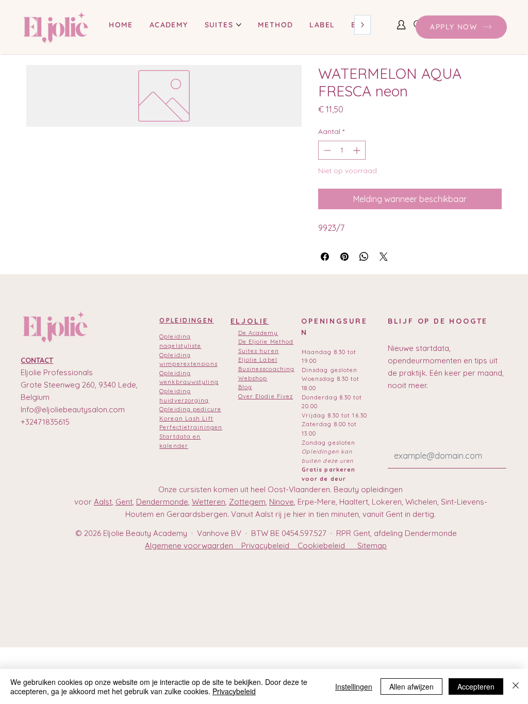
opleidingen (186, 320)
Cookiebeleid (327, 545)
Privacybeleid (269, 545)
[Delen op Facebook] (325, 256)
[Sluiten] (515, 686)
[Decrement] (326, 150)
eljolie (249, 321)
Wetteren (208, 502)
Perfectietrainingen (190, 427)
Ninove (281, 502)
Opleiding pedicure (190, 409)
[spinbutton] (342, 150)
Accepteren (475, 686)
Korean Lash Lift (186, 418)
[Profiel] (401, 24)
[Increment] (357, 150)
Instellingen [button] (353, 686)
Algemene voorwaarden (193, 545)
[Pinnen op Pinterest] (344, 256)
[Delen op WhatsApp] (364, 256)
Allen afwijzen (411, 686)
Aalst (103, 502)
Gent (124, 502)
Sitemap (372, 545)
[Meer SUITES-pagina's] (238, 24)
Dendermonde (162, 502)
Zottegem (247, 502)
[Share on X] (383, 256)
